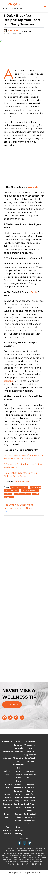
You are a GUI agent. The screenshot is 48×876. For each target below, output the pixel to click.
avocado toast (19, 487)
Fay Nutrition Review (7, 830)
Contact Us (7, 742)
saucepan (9, 381)
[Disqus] (24, 548)
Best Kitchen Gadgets (18, 797)
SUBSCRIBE (12, 704)
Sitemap (7, 758)
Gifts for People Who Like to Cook (29, 797)
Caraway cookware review (18, 817)
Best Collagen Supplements (30, 751)
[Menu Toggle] (45, 6)
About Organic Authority (7, 797)
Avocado (33, 187)
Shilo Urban (13, 30)
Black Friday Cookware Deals (29, 807)
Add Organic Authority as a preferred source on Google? (19, 506)
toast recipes (22, 494)
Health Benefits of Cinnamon (18, 787)
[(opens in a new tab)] (19, 843)
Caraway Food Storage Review (30, 774)
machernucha (22, 481)
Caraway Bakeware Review (29, 787)
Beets (34, 292)
